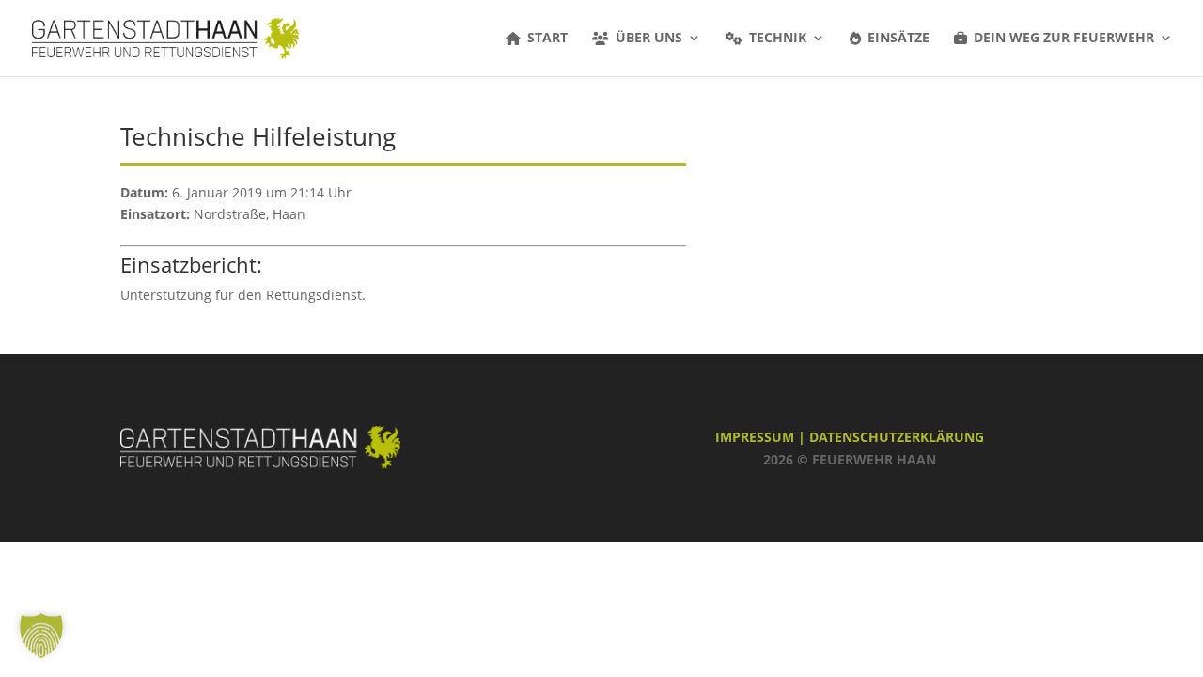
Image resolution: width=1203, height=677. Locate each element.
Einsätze (898, 38)
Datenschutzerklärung (896, 437)
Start (547, 38)
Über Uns (649, 38)
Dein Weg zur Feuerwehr (1064, 38)
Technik (777, 38)
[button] (41, 635)
